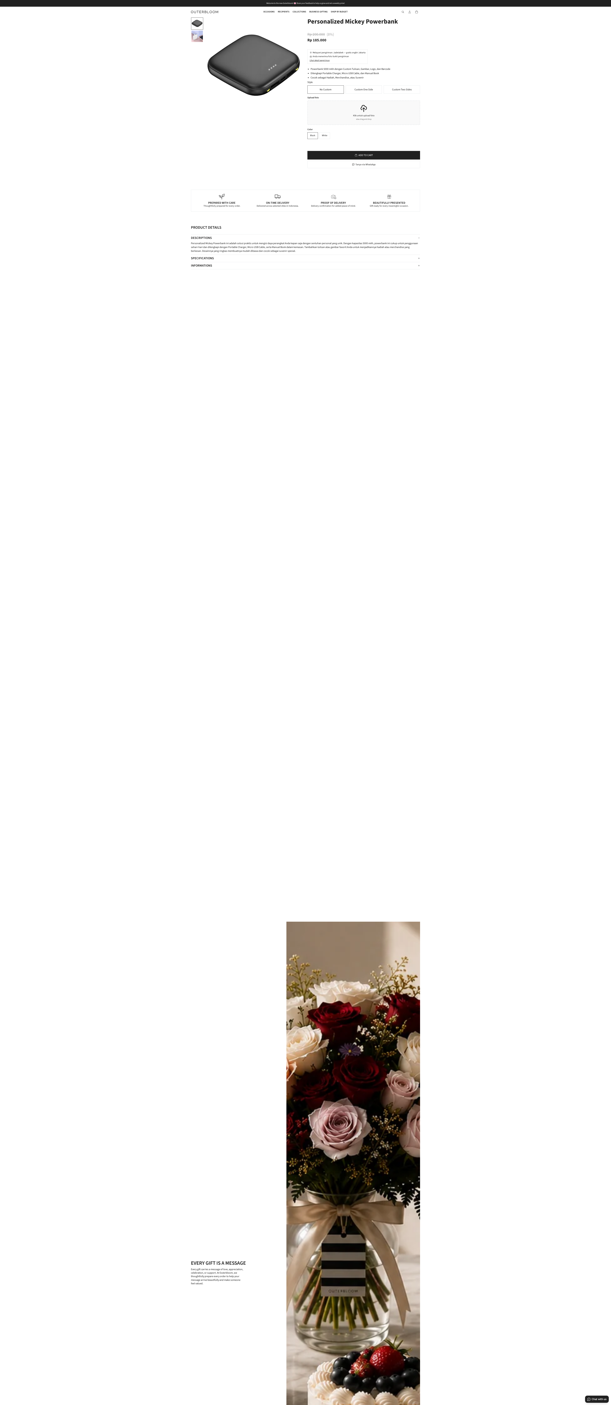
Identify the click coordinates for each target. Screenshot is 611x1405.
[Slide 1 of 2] (197, 23)
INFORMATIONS (201, 265)
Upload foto (313, 97)
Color (310, 129)
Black (312, 135)
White (324, 135)
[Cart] (416, 11)
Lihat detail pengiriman (320, 60)
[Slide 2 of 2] (197, 36)
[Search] (402, 11)
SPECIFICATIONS (202, 258)
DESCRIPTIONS (201, 238)
